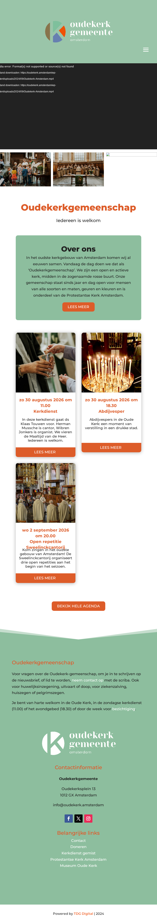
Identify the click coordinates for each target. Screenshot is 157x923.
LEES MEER (78, 307)
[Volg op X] (78, 818)
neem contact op (87, 680)
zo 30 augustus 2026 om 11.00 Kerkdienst (45, 405)
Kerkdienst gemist (78, 853)
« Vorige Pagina (30, 592)
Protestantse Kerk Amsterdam (78, 859)
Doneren (78, 847)
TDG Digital (83, 914)
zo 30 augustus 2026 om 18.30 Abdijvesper (111, 405)
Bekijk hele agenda (78, 606)
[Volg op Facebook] (69, 818)
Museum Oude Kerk (78, 865)
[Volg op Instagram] (88, 818)
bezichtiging (123, 709)
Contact (78, 840)
